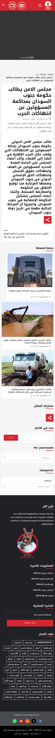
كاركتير (49, 691)
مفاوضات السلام (11, 691)
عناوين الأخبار (47, 686)
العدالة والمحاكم (13, 664)
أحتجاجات (17, 642)
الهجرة (49, 675)
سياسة (19, 680)
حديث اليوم (30, 680)
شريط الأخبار (8, 680)
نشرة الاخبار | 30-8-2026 (44, 584)
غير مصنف (34, 686)
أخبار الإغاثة (47, 648)
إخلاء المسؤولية (20, 715)
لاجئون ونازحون (37, 691)
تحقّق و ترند (28, 675)
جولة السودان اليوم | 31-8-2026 (42, 578)
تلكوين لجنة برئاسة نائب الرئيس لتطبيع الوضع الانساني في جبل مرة (26, 233)
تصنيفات (47, 481)
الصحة (49, 664)
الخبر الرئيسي (29, 659)
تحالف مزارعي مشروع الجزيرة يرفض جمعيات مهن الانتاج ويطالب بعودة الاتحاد (27, 341)
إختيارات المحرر (26, 648)
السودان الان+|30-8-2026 (44, 595)
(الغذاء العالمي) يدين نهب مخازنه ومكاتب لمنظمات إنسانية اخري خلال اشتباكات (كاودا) (29, 391)
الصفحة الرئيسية (37, 664)
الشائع (10, 659)
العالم (25, 664)
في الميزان (23, 686)
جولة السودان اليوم (45, 680)
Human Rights (44, 642)
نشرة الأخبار (21, 697)
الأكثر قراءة (14, 653)
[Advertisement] (27, 27)
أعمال (37, 648)
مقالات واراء (48, 697)
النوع (7, 670)
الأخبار (24, 653)
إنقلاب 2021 (47, 653)
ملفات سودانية (34, 697)
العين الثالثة (25, 670)
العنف (50, 670)
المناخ (15, 670)
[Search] (3, 5)
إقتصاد (7, 648)
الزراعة (19, 659)
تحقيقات (40, 675)
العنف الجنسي (38, 670)
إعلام (15, 648)
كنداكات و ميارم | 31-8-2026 (43, 573)
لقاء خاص (24, 691)
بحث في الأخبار (44, 428)
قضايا (13, 686)
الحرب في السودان (45, 659)
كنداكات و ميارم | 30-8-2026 (43, 590)
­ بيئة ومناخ (29, 642)
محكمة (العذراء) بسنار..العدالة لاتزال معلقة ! (29, 291)
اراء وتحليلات (34, 653)
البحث (10, 437)
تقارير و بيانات (14, 675)
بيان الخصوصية (33, 715)
